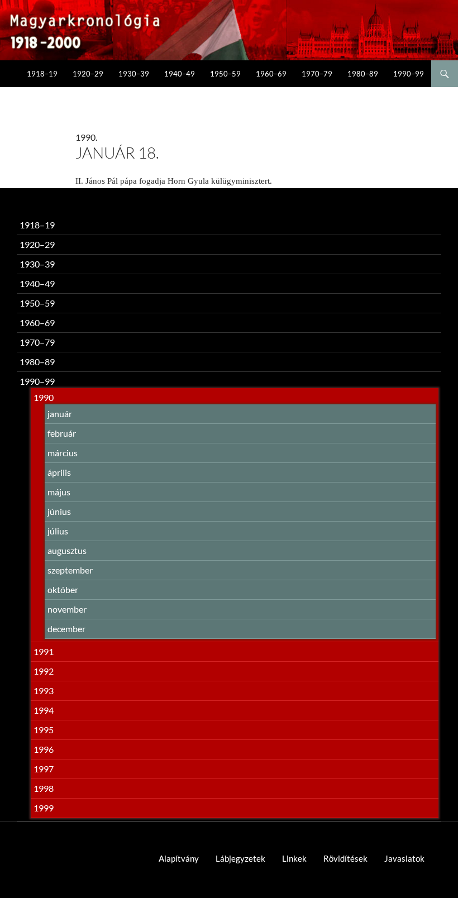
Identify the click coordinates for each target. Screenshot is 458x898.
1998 (44, 788)
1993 (44, 690)
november (67, 609)
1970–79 (317, 73)
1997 (44, 768)
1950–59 (225, 73)
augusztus (67, 550)
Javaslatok (404, 858)
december (66, 628)
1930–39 (133, 73)
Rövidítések (345, 858)
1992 (44, 671)
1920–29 (88, 73)
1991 (44, 651)
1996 (44, 749)
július (57, 531)
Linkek (294, 858)
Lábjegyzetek (240, 858)
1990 (44, 397)
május (58, 491)
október (62, 589)
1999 (44, 808)
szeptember (70, 570)
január (59, 413)
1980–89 (362, 73)
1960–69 (271, 73)
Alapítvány (179, 858)
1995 (44, 729)
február (61, 433)
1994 (44, 710)
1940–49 (179, 73)
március (62, 452)
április (59, 472)
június (59, 511)
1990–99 (408, 73)
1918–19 (42, 73)
